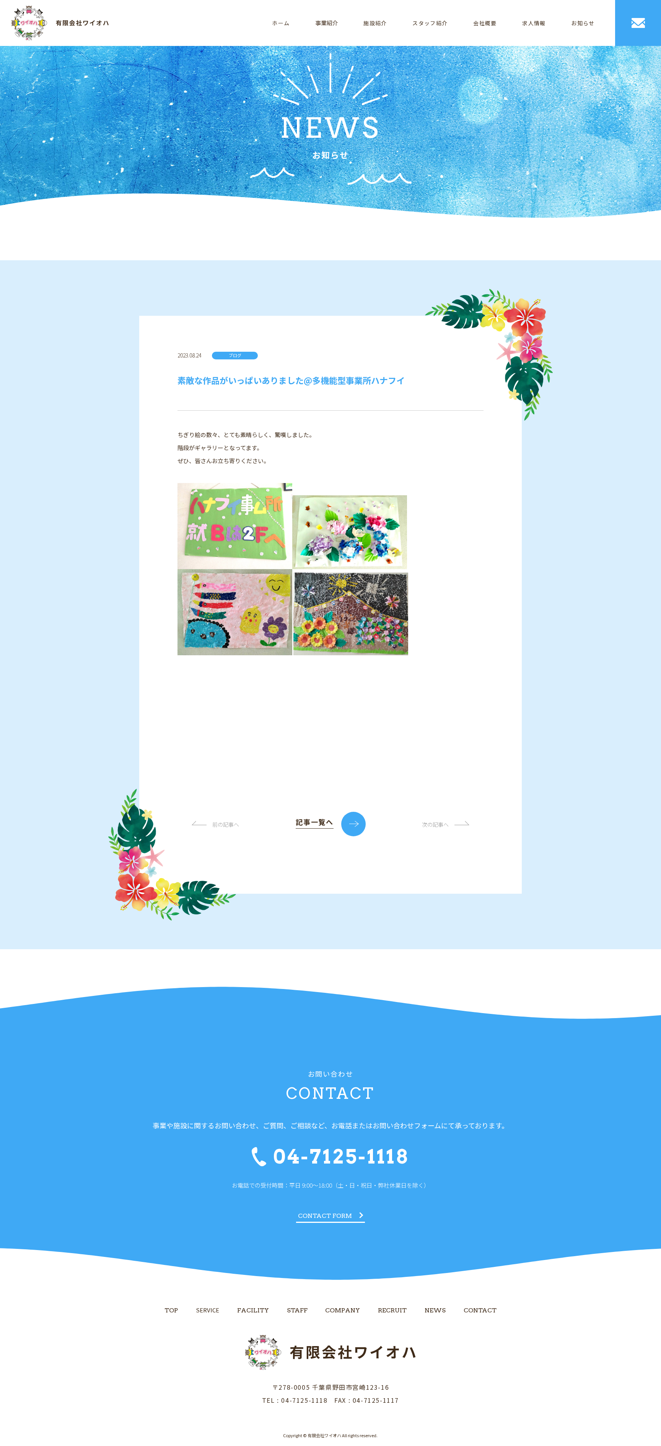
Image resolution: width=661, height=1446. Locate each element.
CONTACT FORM (325, 1215)
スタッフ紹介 (430, 23)
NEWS (435, 1310)
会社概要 (485, 23)
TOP (171, 1310)
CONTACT (480, 1310)
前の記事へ (225, 824)
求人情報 (534, 23)
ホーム (281, 23)
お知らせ (583, 23)
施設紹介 (375, 23)
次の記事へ (435, 824)
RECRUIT (392, 1310)
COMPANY (342, 1310)
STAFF (297, 1310)
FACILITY (253, 1310)
